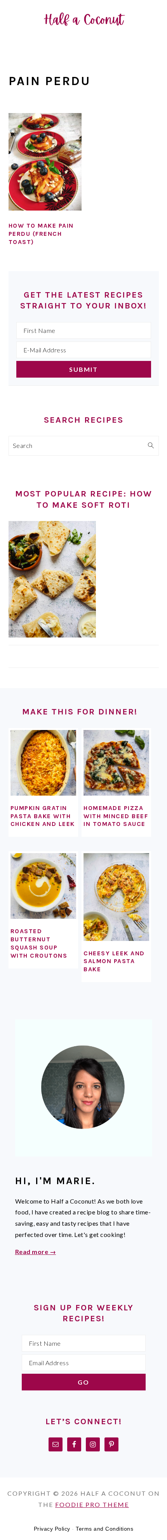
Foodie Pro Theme (92, 1504)
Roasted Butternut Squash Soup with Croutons (39, 943)
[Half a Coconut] (83, 40)
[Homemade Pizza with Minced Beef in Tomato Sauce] (116, 763)
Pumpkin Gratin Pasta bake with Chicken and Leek (42, 816)
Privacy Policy (52, 1529)
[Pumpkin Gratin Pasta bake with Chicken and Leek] (43, 763)
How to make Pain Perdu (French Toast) (41, 234)
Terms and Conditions (104, 1529)
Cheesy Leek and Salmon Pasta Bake (114, 961)
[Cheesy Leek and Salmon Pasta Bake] (116, 897)
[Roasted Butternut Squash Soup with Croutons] (43, 886)
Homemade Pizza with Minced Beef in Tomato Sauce (116, 816)
